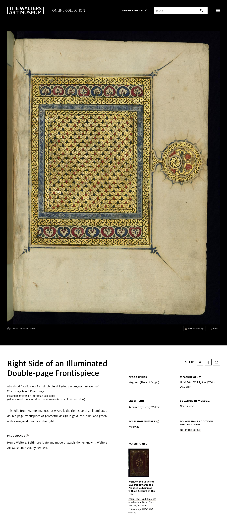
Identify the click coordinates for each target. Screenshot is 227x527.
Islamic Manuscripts (72, 399)
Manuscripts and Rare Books (42, 399)
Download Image (196, 328)
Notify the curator (190, 430)
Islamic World (16, 399)
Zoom (215, 328)
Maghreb (133, 382)
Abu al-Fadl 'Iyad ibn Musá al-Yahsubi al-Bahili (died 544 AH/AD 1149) (48, 386)
